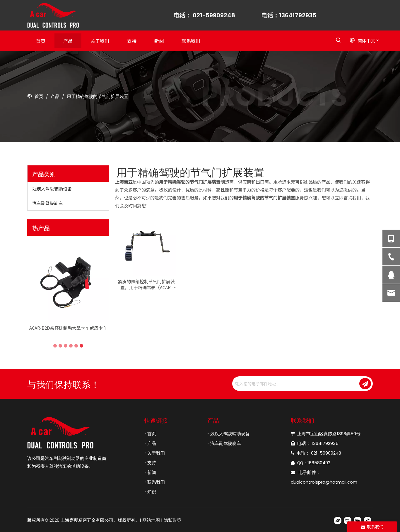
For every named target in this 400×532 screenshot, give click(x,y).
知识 (151, 492)
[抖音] (367, 520)
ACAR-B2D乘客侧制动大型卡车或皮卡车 (68, 328)
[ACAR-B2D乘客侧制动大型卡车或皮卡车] (68, 281)
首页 (151, 434)
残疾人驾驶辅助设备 (52, 189)
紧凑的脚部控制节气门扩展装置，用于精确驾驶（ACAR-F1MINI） (146, 284)
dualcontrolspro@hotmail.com (324, 482)
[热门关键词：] (338, 40)
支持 (151, 463)
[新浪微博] (337, 520)
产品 (151, 443)
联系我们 (156, 482)
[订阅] (365, 383)
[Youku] (347, 520)
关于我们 (156, 453)
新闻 (151, 472)
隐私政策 (172, 520)
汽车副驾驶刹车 (47, 203)
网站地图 (151, 520)
